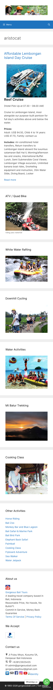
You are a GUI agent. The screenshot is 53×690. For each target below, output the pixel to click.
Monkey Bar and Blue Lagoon (21, 527)
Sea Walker (11, 556)
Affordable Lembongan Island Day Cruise (22, 55)
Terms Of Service (14, 616)
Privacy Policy (33, 616)
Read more (10, 179)
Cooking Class (13, 548)
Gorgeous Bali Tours (16, 592)
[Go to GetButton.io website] (46, 687)
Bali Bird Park (12, 535)
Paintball (10, 543)
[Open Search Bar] (49, 25)
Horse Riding (12, 518)
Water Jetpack (13, 560)
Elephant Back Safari (16, 539)
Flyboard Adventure (16, 552)
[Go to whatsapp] (46, 682)
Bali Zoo (9, 523)
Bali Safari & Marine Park (18, 531)
